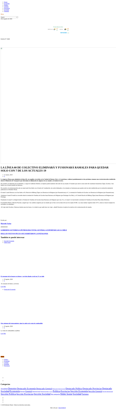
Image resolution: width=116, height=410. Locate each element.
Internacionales (45, 391)
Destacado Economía (9, 289)
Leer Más (3, 286)
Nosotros (6, 11)
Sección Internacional (107, 391)
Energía (22, 391)
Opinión (50, 391)
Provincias (7, 8)
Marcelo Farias (6, 223)
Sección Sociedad (42, 394)
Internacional (36, 391)
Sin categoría (55, 394)
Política (6, 5)
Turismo (6, 6)
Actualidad (4, 389)
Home (5, 2)
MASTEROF (62, 408)
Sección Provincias (24, 394)
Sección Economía (9, 241)
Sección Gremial (95, 391)
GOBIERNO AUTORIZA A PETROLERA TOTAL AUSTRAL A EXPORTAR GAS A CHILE (34, 230)
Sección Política (8, 394)
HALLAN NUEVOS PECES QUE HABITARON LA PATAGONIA (24, 233)
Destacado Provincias (92, 388)
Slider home (7, 242)
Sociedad (6, 9)
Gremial (6, 362)
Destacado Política (74, 388)
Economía (7, 3)
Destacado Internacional (58, 388)
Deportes (12, 388)
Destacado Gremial (44, 388)
